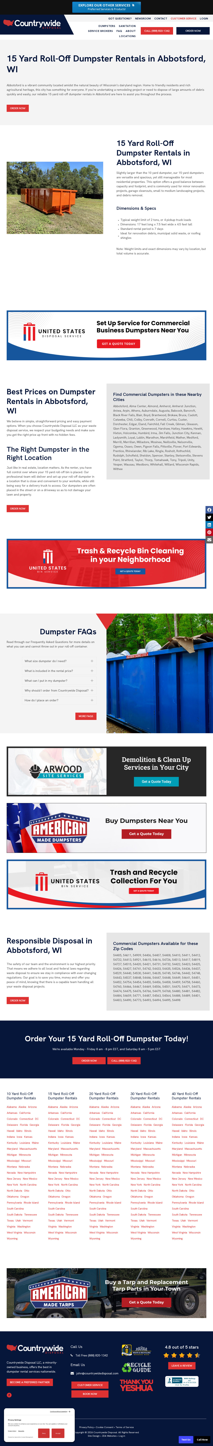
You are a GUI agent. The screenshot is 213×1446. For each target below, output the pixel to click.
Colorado (12, 1119)
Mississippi (13, 1160)
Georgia (34, 1125)
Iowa (19, 1137)
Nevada (11, 1172)
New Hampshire (26, 1172)
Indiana (11, 1137)
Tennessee (30, 1214)
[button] (59, 661)
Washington (23, 1226)
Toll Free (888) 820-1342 (91, 1355)
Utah (18, 1220)
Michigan (12, 1155)
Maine (35, 1143)
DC (37, 1119)
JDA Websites (109, 1435)
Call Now (202, 1440)
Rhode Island (31, 1202)
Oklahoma (12, 1196)
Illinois (27, 1131)
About (131, 31)
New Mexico (30, 1178)
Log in (122, 1435)
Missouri (26, 1160)
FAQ (119, 31)
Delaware (12, 1125)
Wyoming (12, 1238)
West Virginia (14, 1232)
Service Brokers (100, 31)
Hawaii (10, 1131)
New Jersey (14, 1178)
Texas (10, 1220)
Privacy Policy (86, 1427)
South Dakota (14, 1214)
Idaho (19, 1131)
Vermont (28, 1220)
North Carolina (28, 1184)
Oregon (24, 1196)
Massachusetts (28, 1149)
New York (12, 1184)
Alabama (12, 1107)
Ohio (26, 1190)
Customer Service (183, 18)
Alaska (22, 1107)
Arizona (32, 1107)
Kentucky (12, 1143)
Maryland (12, 1149)
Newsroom (143, 18)
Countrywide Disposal (105, 1432)
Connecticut (26, 1119)
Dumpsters (107, 26)
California (24, 1113)
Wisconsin (29, 1232)
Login (204, 18)
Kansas (28, 1137)
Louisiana (24, 1143)
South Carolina (15, 1208)
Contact (160, 18)
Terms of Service (124, 1427)
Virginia (11, 1226)
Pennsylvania (14, 1202)
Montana (12, 1166)
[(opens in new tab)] (106, 335)
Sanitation (127, 26)
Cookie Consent (104, 1427)
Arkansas (12, 1113)
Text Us (186, 1440)
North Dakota (14, 1190)
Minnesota (25, 1155)
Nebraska (24, 1166)
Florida (24, 1125)
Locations (127, 36)
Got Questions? (120, 18)
